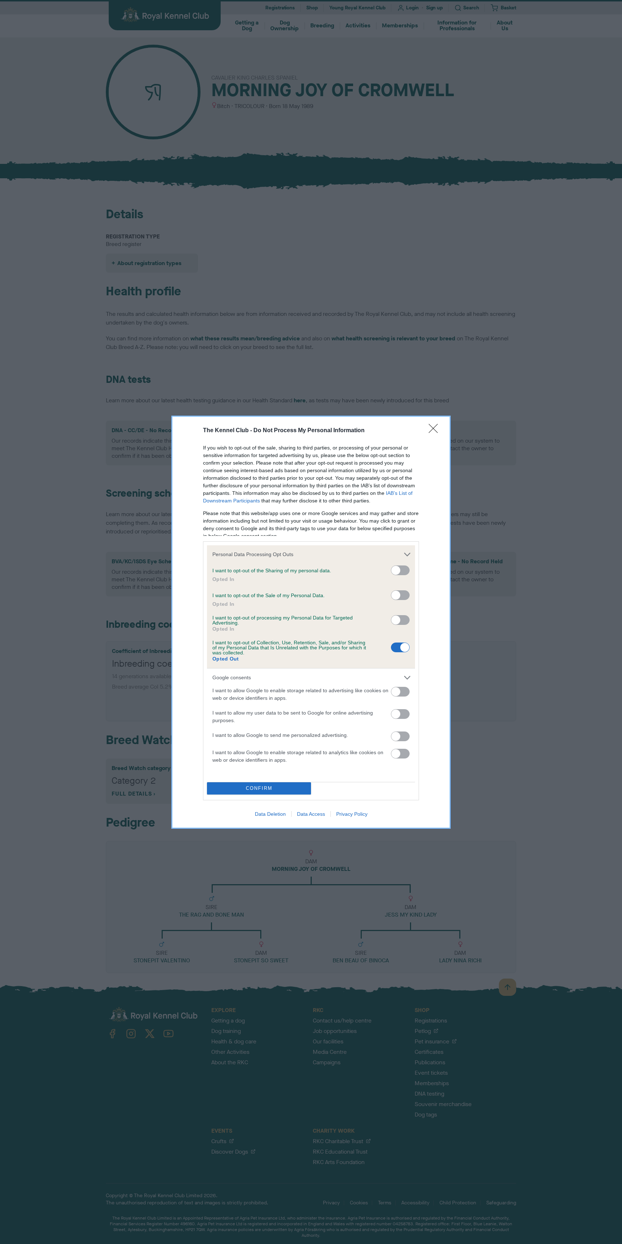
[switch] (400, 570)
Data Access (311, 814)
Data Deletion (270, 814)
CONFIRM (259, 788)
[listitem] (311, 554)
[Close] (435, 431)
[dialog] (311, 622)
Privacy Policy (352, 814)
